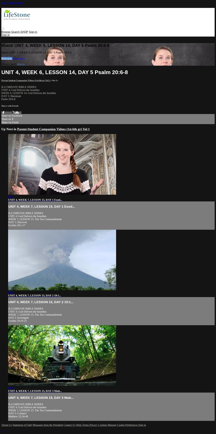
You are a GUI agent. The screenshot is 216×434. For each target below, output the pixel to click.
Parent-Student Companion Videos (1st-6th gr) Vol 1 (26, 80)
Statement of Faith (22, 425)
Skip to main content (12, 2)
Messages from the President (48, 425)
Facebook (6, 112)
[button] (3, 29)
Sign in (33, 31)
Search (15, 31)
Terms (85, 425)
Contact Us (70, 425)
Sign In (5, 35)
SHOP (24, 31)
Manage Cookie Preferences (123, 425)
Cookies (103, 425)
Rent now (6, 58)
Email (18, 112)
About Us (6, 425)
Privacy (93, 425)
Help (79, 425)
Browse (6, 31)
